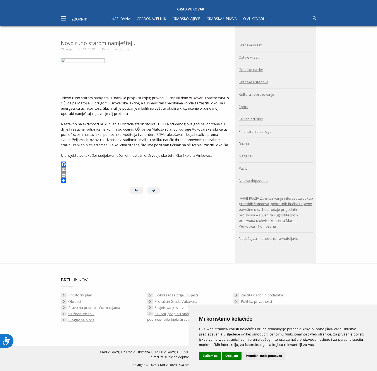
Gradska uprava (222, 18)
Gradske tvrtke (251, 69)
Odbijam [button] (231, 355)
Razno (244, 143)
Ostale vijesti (249, 57)
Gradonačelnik (151, 18)
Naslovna (120, 18)
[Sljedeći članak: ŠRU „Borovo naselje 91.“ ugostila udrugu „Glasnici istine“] (153, 190)
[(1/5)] (83, 70)
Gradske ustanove (253, 82)
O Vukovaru (254, 18)
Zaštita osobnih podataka (262, 295)
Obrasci (74, 301)
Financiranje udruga (255, 131)
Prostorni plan (80, 295)
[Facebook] (145, 164)
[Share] (145, 180)
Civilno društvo (251, 119)
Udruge (123, 49)
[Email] (145, 169)
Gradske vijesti (250, 45)
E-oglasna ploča (81, 320)
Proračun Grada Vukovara (175, 301)
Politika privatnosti (256, 301)
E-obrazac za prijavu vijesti (176, 295)
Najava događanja (253, 180)
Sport (243, 106)
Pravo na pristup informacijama (94, 307)
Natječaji (246, 156)
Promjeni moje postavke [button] (264, 355)
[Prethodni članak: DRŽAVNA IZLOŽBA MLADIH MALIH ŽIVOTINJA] (136, 190)
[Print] (145, 175)
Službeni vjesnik (81, 313)
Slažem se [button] (210, 355)
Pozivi (243, 168)
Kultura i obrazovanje (256, 94)
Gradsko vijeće (186, 18)
